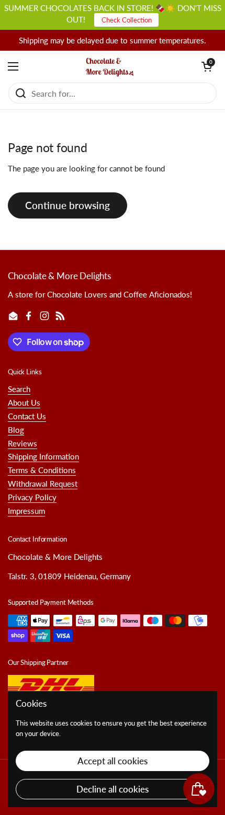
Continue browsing (67, 205)
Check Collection (127, 20)
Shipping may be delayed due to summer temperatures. (112, 40)
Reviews (22, 443)
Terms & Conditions (42, 470)
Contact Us (27, 416)
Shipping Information (43, 456)
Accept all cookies (112, 760)
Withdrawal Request (42, 483)
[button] (206, 66)
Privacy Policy (32, 497)
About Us (24, 402)
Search (19, 389)
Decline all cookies (112, 789)
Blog (16, 429)
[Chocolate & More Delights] (110, 66)
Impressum (26, 510)
